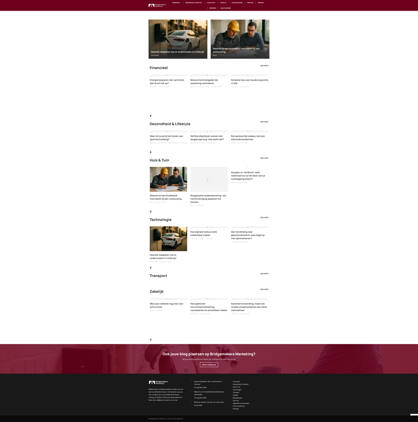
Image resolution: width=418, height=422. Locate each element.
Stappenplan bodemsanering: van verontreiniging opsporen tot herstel (208, 198)
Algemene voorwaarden (241, 403)
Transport (236, 392)
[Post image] (191, 381)
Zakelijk (207, 87)
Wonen (233, 182)
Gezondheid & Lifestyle (164, 143)
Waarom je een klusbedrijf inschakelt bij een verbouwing (209, 393)
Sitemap (236, 409)
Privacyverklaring (238, 406)
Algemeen (193, 87)
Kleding (174, 143)
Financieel (153, 87)
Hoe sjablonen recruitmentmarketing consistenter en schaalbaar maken (208, 307)
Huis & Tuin (236, 387)
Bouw (215, 55)
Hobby (233, 143)
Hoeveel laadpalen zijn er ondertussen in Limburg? (177, 51)
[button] (151, 116)
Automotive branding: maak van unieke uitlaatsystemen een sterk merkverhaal (249, 307)
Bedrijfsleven (194, 314)
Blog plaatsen (237, 398)
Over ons (236, 400)
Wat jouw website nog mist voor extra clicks (209, 402)
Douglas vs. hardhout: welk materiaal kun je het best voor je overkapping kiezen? (248, 175)
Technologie (155, 55)
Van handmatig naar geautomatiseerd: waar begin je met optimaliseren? (248, 235)
